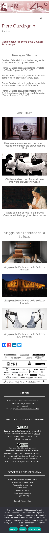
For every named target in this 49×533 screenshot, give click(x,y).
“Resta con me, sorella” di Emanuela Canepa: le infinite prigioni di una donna (24, 214)
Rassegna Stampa (24, 55)
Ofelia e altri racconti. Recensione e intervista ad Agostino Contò (24, 180)
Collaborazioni (22, 406)
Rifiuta (22, 529)
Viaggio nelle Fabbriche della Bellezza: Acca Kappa (22, 43)
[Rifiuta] (46, 520)
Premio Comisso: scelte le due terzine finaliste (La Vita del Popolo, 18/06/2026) (23, 69)
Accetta (13, 529)
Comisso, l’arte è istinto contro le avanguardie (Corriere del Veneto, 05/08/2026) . (23, 61)
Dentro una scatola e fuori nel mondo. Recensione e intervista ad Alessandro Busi (24, 146)
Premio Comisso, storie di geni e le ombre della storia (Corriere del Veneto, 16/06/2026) (23, 76)
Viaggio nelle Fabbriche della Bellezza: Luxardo (24, 301)
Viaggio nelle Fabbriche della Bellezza (24, 234)
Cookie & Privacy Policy (22, 501)
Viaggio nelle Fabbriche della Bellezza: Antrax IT (24, 268)
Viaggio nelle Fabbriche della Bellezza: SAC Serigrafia (24, 335)
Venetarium (24, 113)
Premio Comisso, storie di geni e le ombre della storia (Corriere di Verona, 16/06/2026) (23, 84)
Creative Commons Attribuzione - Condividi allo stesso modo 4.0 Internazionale (23, 436)
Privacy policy (34, 529)
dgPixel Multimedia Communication (26, 409)
